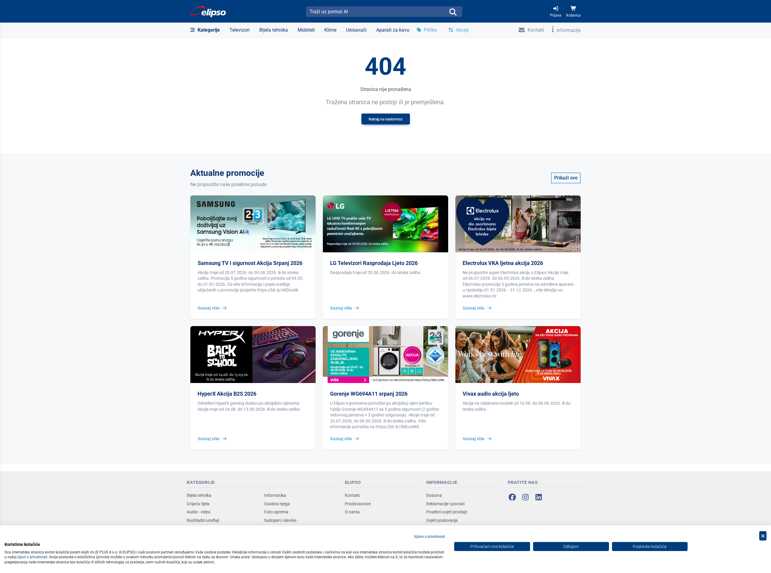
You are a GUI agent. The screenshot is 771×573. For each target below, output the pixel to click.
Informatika (275, 495)
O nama (352, 511)
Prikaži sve (566, 178)
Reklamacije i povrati (445, 503)
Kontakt (352, 495)
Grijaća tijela (198, 503)
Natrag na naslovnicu (386, 119)
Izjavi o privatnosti (32, 557)
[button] (205, 30)
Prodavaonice (358, 503)
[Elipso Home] (208, 11)
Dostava (434, 495)
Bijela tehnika (199, 495)
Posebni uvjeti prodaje (446, 511)
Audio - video (199, 511)
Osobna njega (277, 503)
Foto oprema (276, 511)
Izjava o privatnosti (429, 536)
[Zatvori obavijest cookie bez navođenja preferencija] (762, 535)
